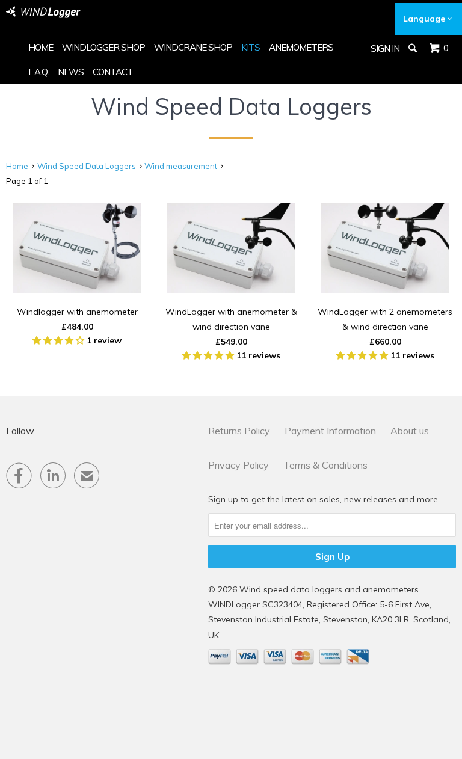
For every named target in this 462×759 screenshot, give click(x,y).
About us (409, 431)
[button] (59, 340)
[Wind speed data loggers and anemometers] (43, 12)
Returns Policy (239, 431)
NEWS (71, 72)
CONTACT (113, 72)
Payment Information (330, 431)
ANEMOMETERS (301, 47)
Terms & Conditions (325, 465)
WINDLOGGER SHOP (103, 47)
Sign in (385, 48)
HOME (40, 47)
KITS (250, 47)
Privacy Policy (238, 465)
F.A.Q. (38, 72)
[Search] (413, 48)
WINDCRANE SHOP (193, 47)
